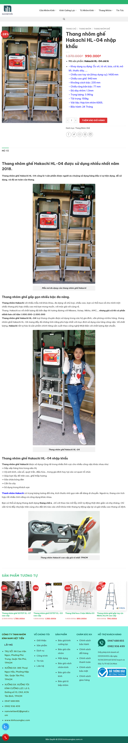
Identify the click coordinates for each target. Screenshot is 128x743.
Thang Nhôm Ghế (102, 29)
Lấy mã (8, 645)
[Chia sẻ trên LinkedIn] (90, 134)
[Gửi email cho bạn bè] (79, 134)
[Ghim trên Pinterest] (85, 134)
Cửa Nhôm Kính (47, 10)
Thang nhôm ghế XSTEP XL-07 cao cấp (16, 614)
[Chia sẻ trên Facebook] (68, 134)
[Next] (126, 603)
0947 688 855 (12, 701)
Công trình (42, 655)
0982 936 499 (12, 706)
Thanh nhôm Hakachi (13, 493)
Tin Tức (120, 10)
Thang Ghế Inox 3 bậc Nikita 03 (79, 613)
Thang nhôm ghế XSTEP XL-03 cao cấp (48, 614)
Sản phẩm (42, 645)
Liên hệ (40, 666)
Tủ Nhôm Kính (87, 10)
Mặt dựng (63, 658)
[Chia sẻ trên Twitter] (74, 134)
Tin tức (40, 660)
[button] (64, 19)
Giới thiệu (41, 640)
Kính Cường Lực (67, 10)
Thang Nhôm (105, 10)
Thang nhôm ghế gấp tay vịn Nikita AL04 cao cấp (110, 614)
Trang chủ (71, 29)
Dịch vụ (40, 650)
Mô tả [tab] (5, 151)
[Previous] (2, 603)
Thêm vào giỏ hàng (93, 120)
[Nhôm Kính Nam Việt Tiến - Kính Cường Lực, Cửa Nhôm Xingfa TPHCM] (19, 10)
